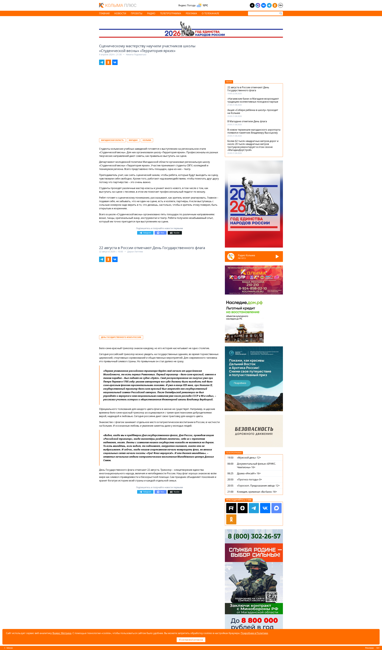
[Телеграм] (254, 508)
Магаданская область (112, 140)
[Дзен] (243, 508)
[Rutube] (231, 508)
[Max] (276, 508)
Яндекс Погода (186, 5)
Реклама (369, 647)
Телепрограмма (234, 452)
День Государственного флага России (121, 337)
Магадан (133, 140)
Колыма (147, 140)
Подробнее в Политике (254, 633)
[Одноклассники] (231, 519)
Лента (229, 81)
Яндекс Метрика (61, 633)
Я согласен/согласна (191, 639)
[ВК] (265, 508)
